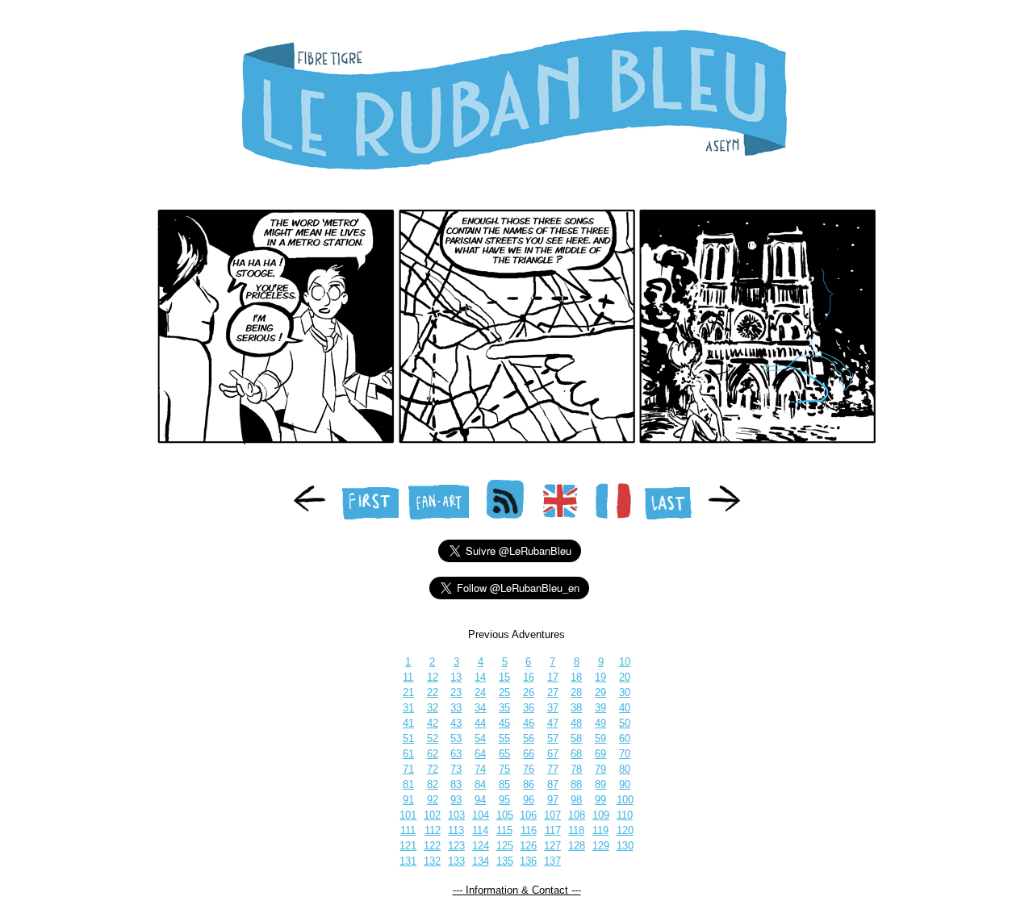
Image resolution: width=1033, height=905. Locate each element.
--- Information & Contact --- (517, 890)
